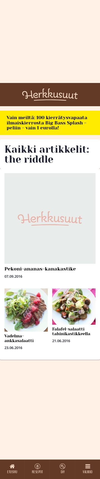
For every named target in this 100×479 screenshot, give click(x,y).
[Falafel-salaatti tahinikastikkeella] (74, 306)
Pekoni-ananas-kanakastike (40, 269)
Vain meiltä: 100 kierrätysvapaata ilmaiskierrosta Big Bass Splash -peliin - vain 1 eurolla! (47, 123)
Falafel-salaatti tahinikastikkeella (71, 331)
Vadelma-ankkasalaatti (19, 338)
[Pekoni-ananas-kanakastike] (50, 218)
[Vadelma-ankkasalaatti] (26, 310)
